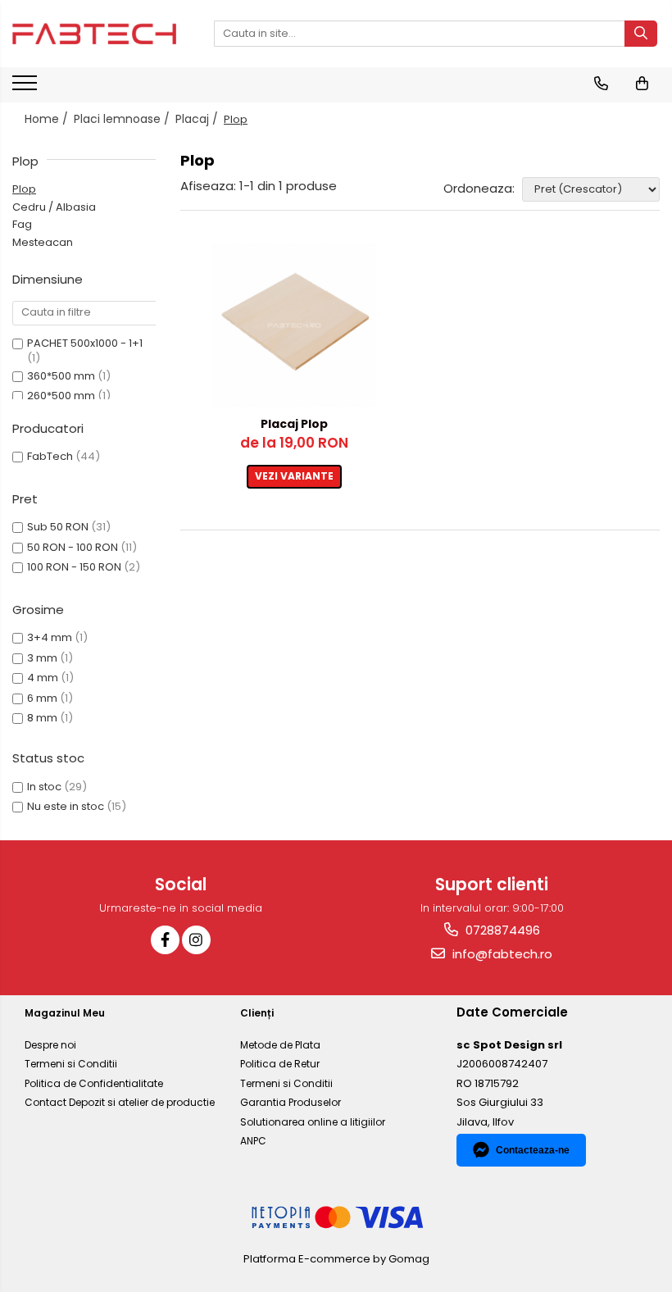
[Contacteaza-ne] (601, 83)
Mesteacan (42, 242)
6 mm (42, 698)
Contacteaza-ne (533, 1150)
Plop (24, 189)
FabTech (50, 456)
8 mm (42, 718)
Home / (48, 119)
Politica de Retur (280, 1064)
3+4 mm (49, 637)
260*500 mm (61, 395)
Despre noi (50, 1045)
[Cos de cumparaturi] (642, 83)
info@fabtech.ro (500, 953)
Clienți (257, 1013)
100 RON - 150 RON (74, 567)
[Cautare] (640, 33)
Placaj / (198, 119)
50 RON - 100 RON (72, 547)
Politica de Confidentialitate (94, 1083)
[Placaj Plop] (294, 325)
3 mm (42, 658)
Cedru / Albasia (54, 207)
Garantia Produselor (290, 1102)
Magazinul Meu (65, 1013)
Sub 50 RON (58, 527)
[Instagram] (196, 940)
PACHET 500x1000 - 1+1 (85, 343)
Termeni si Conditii (71, 1064)
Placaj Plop (294, 424)
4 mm (42, 677)
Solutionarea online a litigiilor (312, 1122)
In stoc (44, 786)
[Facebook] (165, 940)
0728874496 (501, 930)
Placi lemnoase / (123, 119)
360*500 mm (61, 376)
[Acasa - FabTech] (94, 33)
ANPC (253, 1141)
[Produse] (26, 87)
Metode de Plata (280, 1045)
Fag (22, 224)
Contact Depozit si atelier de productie (120, 1102)
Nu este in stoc (65, 806)
